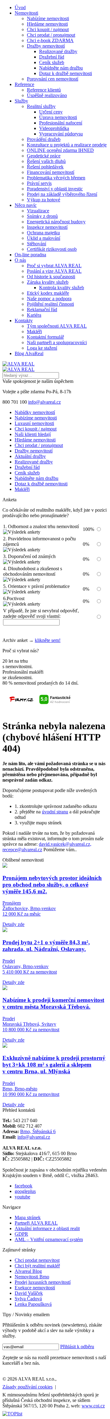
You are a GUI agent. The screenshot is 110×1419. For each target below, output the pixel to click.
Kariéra (34, 315)
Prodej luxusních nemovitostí (43, 1282)
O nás (20, 260)
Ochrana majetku (43, 232)
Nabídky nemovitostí (35, 412)
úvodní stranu (55, 811)
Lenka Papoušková (33, 1304)
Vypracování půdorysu (61, 133)
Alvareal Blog (28, 1271)
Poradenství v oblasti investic (55, 188)
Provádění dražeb (44, 139)
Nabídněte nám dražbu (61, 67)
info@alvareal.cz (44, 402)
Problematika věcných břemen (56, 177)
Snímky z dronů (42, 216)
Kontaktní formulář (45, 337)
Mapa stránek (28, 1217)
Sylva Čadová (28, 1298)
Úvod (20, 7)
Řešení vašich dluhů (46, 161)
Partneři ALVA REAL (36, 1223)
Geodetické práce (44, 155)
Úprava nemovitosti (58, 117)
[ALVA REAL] (18, 363)
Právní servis (39, 183)
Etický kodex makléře (48, 293)
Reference (24, 84)
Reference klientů (44, 89)
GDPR (21, 1234)
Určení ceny (51, 111)
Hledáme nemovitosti (47, 24)
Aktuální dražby (30, 456)
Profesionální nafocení (60, 122)
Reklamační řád (42, 309)
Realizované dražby (58, 51)
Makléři (34, 331)
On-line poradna (30, 254)
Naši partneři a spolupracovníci (57, 342)
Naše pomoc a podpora (49, 298)
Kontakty (24, 320)
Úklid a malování (43, 238)
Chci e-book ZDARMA (50, 40)
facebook (23, 1185)
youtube (22, 1196)
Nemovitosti (26, 13)
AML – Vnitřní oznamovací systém (49, 1239)
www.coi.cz (93, 1405)
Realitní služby (41, 106)
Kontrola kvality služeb (61, 287)
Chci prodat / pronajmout (51, 35)
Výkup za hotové (43, 199)
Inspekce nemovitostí (47, 227)
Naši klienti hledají (33, 434)
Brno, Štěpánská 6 (38, 1131)
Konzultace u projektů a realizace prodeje (67, 144)
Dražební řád (51, 56)
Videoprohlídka (54, 128)
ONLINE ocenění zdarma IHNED (60, 150)
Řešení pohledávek (45, 166)
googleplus (25, 1191)
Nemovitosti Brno (32, 1276)
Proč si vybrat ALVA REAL (54, 265)
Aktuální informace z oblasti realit (47, 1228)
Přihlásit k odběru (77, 1346)
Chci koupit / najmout (48, 29)
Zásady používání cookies (27, 1386)
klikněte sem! (48, 640)
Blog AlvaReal (29, 353)
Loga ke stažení (42, 348)
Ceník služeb (51, 62)
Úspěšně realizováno (47, 95)
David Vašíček (29, 1293)
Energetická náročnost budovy (56, 221)
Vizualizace (38, 210)
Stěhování (36, 243)
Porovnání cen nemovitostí (52, 78)
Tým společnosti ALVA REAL (57, 326)
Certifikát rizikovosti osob (52, 249)
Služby (21, 100)
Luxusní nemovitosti (34, 423)
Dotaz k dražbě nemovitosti (65, 73)
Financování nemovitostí (50, 172)
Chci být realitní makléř (37, 1265)
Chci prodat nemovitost (37, 1260)
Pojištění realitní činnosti (50, 304)
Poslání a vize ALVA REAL (54, 271)
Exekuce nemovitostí (35, 1287)
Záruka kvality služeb (47, 282)
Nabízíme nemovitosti (48, 18)
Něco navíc (26, 205)
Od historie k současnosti (51, 276)
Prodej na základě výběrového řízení (62, 194)
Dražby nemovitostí (46, 46)
